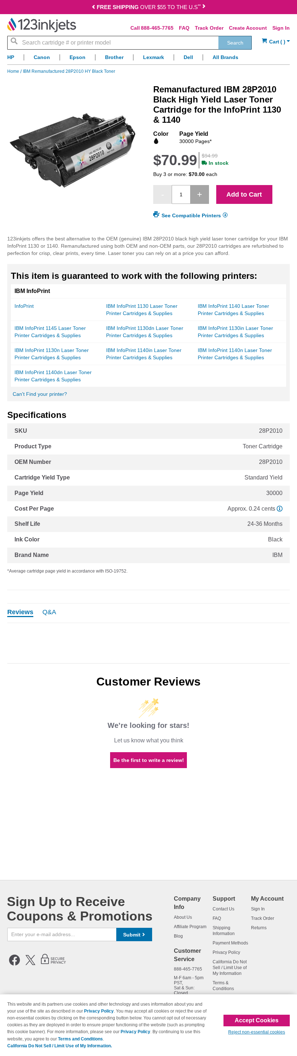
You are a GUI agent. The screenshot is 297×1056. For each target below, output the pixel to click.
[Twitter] (30, 964)
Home (13, 71)
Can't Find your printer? (40, 394)
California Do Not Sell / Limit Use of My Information (230, 967)
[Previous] (93, 8)
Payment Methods (230, 943)
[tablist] (148, 613)
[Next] (204, 8)
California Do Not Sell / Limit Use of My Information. (59, 1045)
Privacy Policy (226, 952)
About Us (183, 917)
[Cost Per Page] (280, 509)
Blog (178, 936)
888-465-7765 (157, 28)
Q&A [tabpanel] (49, 612)
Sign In (281, 28)
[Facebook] (14, 964)
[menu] (148, 59)
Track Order (209, 28)
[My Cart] (276, 42)
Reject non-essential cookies (256, 1032)
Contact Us (223, 909)
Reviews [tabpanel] (20, 612)
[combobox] (129, 43)
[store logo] (41, 25)
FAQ (184, 28)
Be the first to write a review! (148, 760)
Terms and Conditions (80, 1039)
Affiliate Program (190, 926)
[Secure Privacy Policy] (53, 964)
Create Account (248, 28)
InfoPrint (24, 306)
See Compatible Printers (191, 215)
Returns (259, 927)
